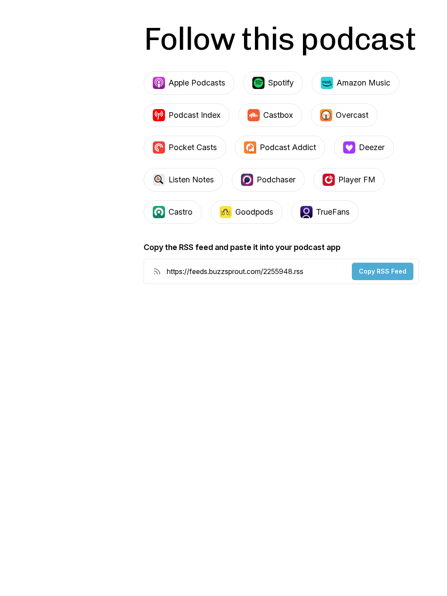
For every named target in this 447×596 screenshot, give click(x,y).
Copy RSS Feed (382, 271)
